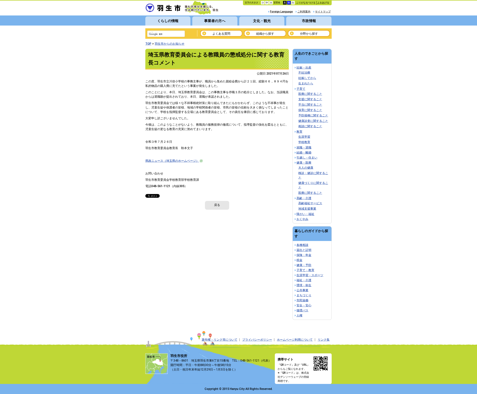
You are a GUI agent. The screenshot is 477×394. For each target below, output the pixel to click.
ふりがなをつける (305, 2)
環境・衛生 (303, 285)
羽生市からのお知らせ (169, 43)
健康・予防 (303, 265)
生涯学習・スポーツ (309, 275)
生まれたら (305, 83)
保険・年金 (303, 255)
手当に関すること (310, 104)
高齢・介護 (303, 198)
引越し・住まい (306, 157)
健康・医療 (303, 162)
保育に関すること (310, 110)
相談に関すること (310, 126)
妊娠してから (307, 78)
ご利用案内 (303, 11)
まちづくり (303, 295)
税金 (299, 260)
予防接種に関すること (313, 115)
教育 (299, 131)
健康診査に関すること (313, 121)
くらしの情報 (168, 21)
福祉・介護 (303, 280)
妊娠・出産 (303, 67)
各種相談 (302, 245)
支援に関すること (310, 99)
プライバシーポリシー (257, 339)
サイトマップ (323, 11)
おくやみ (302, 219)
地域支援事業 (307, 208)
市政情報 (309, 21)
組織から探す (265, 33)
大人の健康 (305, 167)
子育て (300, 89)
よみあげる (323, 2)
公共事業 (302, 290)
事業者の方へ (214, 21)
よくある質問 (221, 33)
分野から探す (309, 33)
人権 (299, 315)
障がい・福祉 (305, 214)
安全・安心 (303, 305)
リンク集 (324, 339)
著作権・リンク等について (219, 339)
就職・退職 (303, 147)
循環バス (302, 310)
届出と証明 (303, 250)
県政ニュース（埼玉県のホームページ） (172, 161)
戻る (217, 205)
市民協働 (302, 300)
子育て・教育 (305, 270)
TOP (148, 43)
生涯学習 (304, 136)
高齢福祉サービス (310, 203)
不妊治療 (304, 72)
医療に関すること (310, 94)
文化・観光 (262, 21)
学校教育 (304, 142)
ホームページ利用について (295, 339)
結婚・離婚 (303, 152)
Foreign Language (281, 11)
